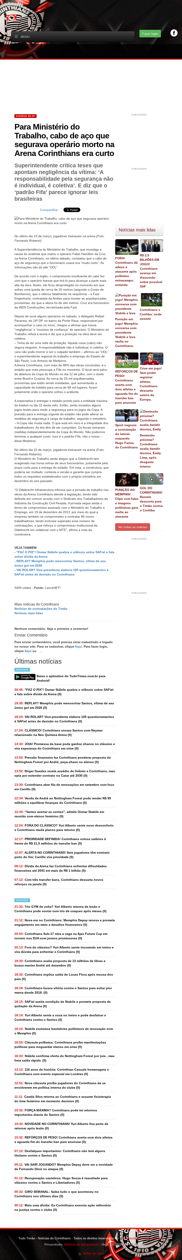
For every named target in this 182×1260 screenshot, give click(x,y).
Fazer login (150, 33)
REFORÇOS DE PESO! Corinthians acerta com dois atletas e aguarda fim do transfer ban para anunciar (126, 387)
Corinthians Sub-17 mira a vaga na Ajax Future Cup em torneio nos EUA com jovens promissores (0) (60, 936)
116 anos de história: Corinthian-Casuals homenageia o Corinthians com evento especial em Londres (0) (61, 1072)
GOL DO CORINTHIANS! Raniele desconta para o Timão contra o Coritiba (151, 499)
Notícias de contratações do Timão (40, 608)
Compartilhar (49, 210)
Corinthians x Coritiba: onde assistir (151, 314)
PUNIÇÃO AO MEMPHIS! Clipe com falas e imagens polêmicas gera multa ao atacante (126, 503)
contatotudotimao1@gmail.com (142, 1238)
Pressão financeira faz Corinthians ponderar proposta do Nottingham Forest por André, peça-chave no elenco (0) (62, 760)
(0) (63, 692)
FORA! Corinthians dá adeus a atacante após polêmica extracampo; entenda (126, 271)
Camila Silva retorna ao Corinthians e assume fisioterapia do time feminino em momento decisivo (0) (62, 1099)
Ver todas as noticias (132, 527)
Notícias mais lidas (28, 613)
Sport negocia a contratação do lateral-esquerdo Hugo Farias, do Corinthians (126, 436)
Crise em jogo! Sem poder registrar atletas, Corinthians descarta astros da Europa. (151, 384)
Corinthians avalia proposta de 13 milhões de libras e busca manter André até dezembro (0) (59, 963)
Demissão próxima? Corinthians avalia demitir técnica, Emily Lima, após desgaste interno (150, 451)
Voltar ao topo (92, 1253)
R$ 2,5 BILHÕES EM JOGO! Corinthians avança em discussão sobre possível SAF (151, 270)
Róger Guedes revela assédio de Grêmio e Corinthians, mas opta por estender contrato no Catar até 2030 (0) (64, 773)
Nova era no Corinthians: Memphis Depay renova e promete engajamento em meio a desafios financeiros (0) (64, 922)
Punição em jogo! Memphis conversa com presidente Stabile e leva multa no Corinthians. (126, 332)
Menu (25, 36)
